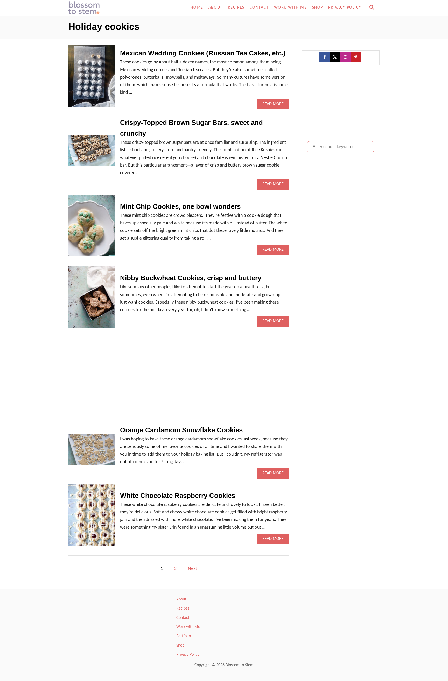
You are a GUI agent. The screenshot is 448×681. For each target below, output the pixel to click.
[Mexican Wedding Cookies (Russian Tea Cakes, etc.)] (91, 78)
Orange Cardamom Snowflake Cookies (181, 430)
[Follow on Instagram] (346, 57)
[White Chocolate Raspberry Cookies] (91, 517)
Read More (274, 106)
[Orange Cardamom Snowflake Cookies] (91, 451)
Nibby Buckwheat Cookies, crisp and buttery (190, 278)
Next (192, 568)
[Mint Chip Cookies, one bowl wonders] (91, 228)
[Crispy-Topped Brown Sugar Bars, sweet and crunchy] (91, 153)
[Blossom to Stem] (115, 8)
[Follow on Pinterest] (356, 57)
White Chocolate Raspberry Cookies (177, 495)
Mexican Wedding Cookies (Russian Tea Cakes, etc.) (203, 53)
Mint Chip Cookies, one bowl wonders (180, 206)
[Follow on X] (335, 57)
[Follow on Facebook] (325, 57)
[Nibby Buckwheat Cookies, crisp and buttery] (91, 299)
